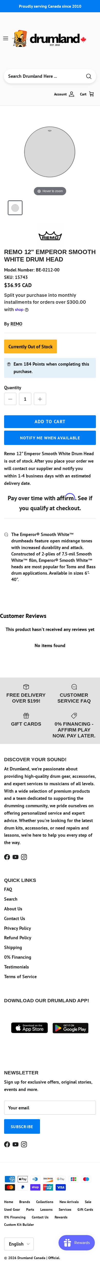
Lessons (46, 1209)
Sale (88, 1201)
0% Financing (17, 957)
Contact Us (14, 918)
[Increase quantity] (40, 399)
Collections (44, 1201)
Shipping (13, 947)
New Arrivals (69, 1201)
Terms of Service (20, 976)
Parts (30, 1209)
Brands (24, 1201)
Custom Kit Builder (19, 1224)
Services (65, 1209)
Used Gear (12, 1209)
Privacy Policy (17, 928)
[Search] (89, 76)
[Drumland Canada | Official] (49, 38)
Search (10, 899)
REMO (16, 324)
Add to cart (50, 421)
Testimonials (16, 967)
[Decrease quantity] (10, 399)
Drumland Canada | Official (38, 1258)
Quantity (12, 387)
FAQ (8, 889)
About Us (13, 909)
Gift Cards (85, 1209)
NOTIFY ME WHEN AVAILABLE (50, 437)
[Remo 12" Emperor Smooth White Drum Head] (15, 207)
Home (8, 1201)
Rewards (61, 1217)
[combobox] (43, 76)
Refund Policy (17, 938)
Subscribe (22, 1126)
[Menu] (5, 38)
